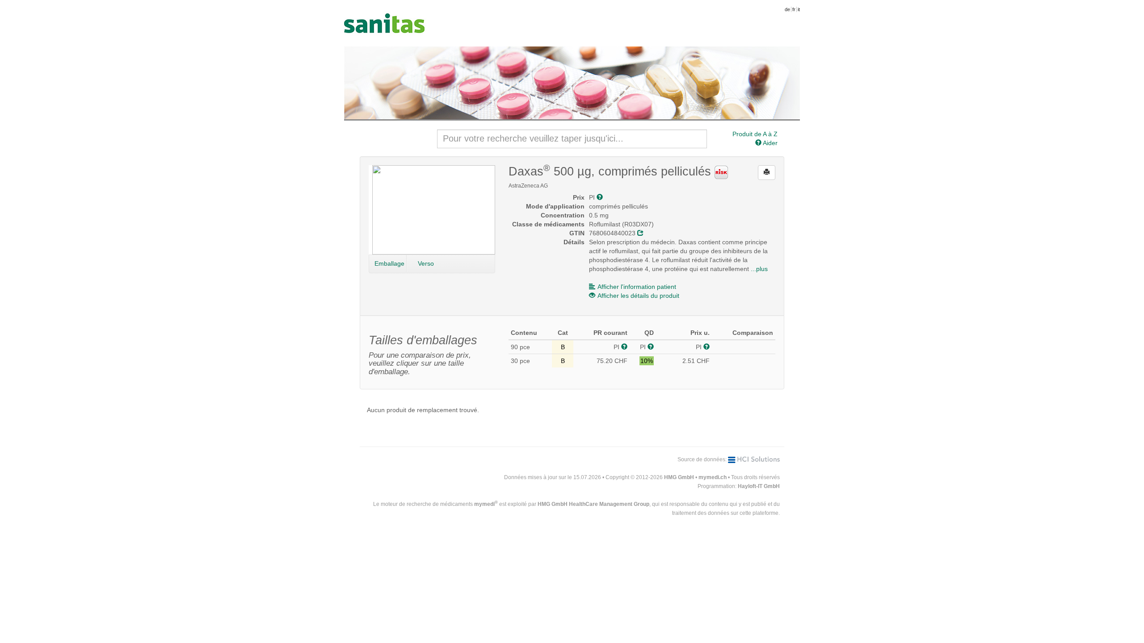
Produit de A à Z (755, 134)
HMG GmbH (679, 477)
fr (793, 9)
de (787, 9)
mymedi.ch (712, 477)
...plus (759, 268)
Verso (426, 263)
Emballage (389, 263)
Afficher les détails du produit (638, 295)
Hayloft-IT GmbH (759, 486)
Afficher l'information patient (636, 286)
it (799, 9)
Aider (769, 142)
